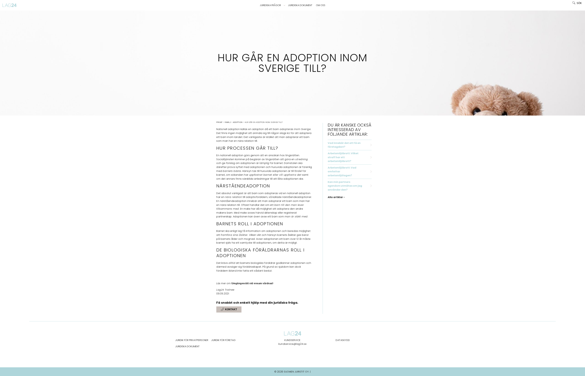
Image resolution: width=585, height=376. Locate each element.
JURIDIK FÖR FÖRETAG (223, 340)
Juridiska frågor (270, 5)
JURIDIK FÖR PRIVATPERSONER (191, 340)
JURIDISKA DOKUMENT (187, 346)
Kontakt (231, 309)
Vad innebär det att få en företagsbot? (344, 145)
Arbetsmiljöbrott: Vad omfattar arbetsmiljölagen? (342, 171)
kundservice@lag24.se (292, 344)
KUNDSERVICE (292, 340)
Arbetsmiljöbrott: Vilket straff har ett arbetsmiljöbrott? (343, 157)
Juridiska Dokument (300, 5)
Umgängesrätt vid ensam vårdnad (252, 283)
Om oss (320, 5)
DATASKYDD (343, 340)
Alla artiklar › (336, 197)
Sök (579, 3)
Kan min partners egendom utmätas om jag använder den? (345, 186)
